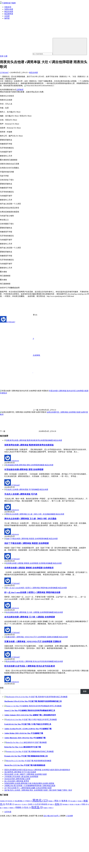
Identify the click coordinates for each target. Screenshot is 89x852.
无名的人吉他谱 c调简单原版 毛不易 (20, 494)
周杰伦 (40, 800)
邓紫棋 (19, 807)
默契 (51, 807)
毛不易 (10, 804)
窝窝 (52, 804)
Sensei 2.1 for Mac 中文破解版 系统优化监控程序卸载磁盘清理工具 (29, 710)
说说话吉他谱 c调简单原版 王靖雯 (17, 779)
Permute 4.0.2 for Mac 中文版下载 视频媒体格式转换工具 (26, 756)
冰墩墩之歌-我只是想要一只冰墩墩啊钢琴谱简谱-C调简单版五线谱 (29, 786)
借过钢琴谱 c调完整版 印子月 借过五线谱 (20, 772)
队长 (27, 807)
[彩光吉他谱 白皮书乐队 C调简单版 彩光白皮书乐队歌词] (29, 661)
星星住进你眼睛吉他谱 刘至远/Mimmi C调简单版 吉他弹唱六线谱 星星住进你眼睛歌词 (37, 770)
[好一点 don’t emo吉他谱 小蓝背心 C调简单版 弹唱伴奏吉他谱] (31, 588)
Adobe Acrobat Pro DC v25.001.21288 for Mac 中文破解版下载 (28, 729)
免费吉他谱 (8, 9)
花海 (58, 804)
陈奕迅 (37, 807)
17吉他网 (69, 816)
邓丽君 (12, 807)
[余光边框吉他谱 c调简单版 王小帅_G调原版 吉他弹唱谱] (29, 612)
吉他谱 (7, 16)
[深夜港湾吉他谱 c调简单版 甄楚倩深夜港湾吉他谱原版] (28, 440)
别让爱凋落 (20, 801)
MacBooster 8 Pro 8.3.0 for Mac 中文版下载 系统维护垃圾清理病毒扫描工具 (33, 701)
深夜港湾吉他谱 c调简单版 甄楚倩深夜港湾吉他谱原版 (29, 445)
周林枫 (51, 801)
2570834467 (4, 72)
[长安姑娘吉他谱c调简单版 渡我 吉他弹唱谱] (24, 465)
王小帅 (24, 804)
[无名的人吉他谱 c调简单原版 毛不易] (21, 489)
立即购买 (19, 90)
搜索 (1, 688)
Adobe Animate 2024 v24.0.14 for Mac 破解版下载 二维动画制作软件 (30, 715)
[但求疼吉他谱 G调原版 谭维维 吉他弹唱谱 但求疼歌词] (28, 563)
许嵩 (84, 804)
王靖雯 (31, 804)
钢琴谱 (7, 18)
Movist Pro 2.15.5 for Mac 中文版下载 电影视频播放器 (24, 765)
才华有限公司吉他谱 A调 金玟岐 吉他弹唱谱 (21, 776)
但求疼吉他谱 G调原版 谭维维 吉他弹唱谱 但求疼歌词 (29, 568)
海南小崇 (18, 804)
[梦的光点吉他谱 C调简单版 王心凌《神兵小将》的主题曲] (29, 514)
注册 (5, 56)
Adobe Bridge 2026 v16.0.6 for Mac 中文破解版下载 (23, 733)
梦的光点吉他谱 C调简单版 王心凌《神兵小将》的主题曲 (30, 518)
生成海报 (36, 355)
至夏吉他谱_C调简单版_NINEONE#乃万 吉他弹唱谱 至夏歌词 (32, 641)
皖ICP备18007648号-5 (52, 816)
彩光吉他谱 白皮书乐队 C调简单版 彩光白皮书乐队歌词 (29, 666)
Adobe (3, 801)
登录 (1, 56)
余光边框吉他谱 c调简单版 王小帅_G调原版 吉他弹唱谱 (29, 617)
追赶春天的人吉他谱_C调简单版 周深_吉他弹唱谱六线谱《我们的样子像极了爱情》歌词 (38, 790)
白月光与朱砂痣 (42, 804)
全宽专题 (7, 812)
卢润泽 (28, 801)
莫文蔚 (72, 804)
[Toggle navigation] (1, 1)
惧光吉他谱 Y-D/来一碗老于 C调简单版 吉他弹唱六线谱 (25, 774)
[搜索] (70, 46)
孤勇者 (65, 801)
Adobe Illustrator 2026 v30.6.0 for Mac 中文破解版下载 (25, 738)
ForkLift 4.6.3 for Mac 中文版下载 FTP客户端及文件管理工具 (27, 724)
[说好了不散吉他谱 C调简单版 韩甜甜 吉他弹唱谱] (26, 539)
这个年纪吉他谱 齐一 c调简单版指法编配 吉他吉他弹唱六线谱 (28, 788)
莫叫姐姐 (66, 804)
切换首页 (7, 7)
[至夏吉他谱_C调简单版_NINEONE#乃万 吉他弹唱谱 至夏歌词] (31, 637)
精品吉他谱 (8, 11)
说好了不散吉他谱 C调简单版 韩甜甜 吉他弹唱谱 (26, 543)
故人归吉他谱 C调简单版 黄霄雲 (16, 781)
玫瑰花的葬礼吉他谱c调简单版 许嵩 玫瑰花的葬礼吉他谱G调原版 (29, 783)
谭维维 (6, 807)
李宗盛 (80, 801)
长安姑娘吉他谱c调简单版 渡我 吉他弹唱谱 (23, 469)
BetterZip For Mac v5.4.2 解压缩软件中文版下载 (22, 747)
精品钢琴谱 (8, 14)
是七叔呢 (74, 801)
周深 (57, 801)
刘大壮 (10, 801)
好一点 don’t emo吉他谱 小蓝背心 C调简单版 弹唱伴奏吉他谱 (32, 592)
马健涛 (46, 807)
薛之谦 (78, 804)
